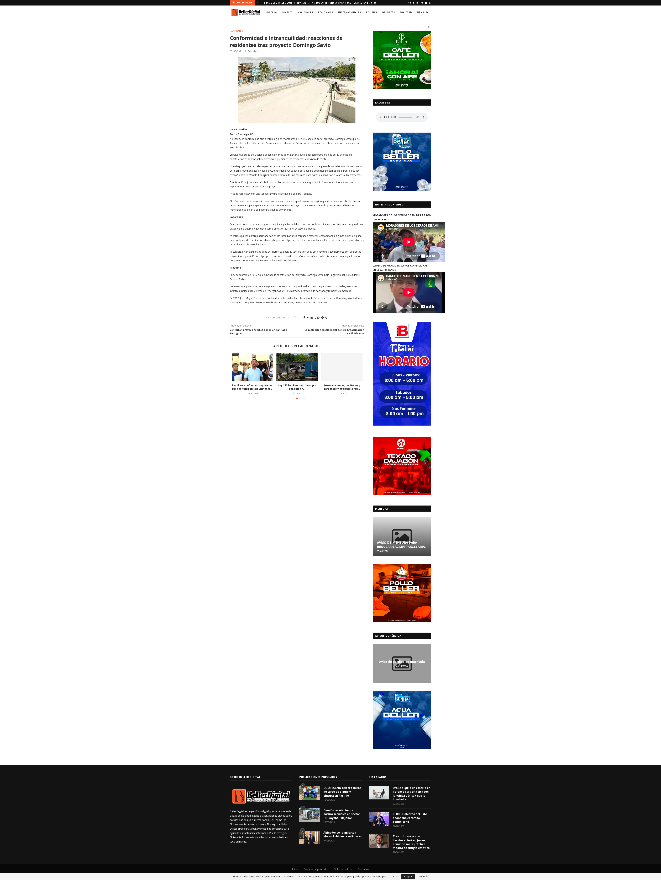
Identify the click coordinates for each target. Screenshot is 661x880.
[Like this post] (297, 317)
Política (371, 12)
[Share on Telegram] (322, 317)
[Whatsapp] (430, 3)
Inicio (295, 869)
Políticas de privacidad (316, 869)
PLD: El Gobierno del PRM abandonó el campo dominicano (410, 818)
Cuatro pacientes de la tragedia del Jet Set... (252, 387)
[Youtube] (426, 3)
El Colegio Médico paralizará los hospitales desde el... (297, 387)
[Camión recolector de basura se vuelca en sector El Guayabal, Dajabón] (309, 815)
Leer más (423, 876)
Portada (271, 12)
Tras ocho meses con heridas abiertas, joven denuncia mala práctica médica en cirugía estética (411, 842)
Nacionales (305, 12)
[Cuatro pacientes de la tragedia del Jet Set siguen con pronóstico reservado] (252, 367)
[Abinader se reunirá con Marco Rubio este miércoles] (309, 837)
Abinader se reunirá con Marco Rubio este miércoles (342, 834)
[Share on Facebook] (304, 317)
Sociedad (406, 12)
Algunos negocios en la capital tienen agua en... (342, 387)
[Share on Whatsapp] (318, 317)
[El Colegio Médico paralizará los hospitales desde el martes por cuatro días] (297, 367)
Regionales (325, 12)
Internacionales (349, 12)
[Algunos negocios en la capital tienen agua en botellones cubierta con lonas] (342, 367)
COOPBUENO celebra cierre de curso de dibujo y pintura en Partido (342, 791)
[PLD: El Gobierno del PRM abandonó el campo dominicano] (379, 819)
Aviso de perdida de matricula (402, 662)
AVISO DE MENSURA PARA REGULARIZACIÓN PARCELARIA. (401, 544)
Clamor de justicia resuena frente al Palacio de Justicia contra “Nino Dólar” (316, 2)
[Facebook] (413, 3)
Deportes (388, 12)
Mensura (423, 12)
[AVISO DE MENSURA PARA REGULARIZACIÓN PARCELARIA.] (402, 536)
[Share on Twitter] (308, 317)
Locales (287, 12)
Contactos (363, 869)
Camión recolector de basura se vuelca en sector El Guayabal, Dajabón (341, 814)
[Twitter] (417, 3)
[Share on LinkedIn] (312, 317)
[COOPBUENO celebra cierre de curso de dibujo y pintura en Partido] (309, 793)
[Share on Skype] (326, 317)
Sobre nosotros (343, 869)
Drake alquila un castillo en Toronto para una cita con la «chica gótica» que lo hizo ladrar (411, 793)
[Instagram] (422, 3)
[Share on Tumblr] (315, 317)
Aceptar (408, 876)
